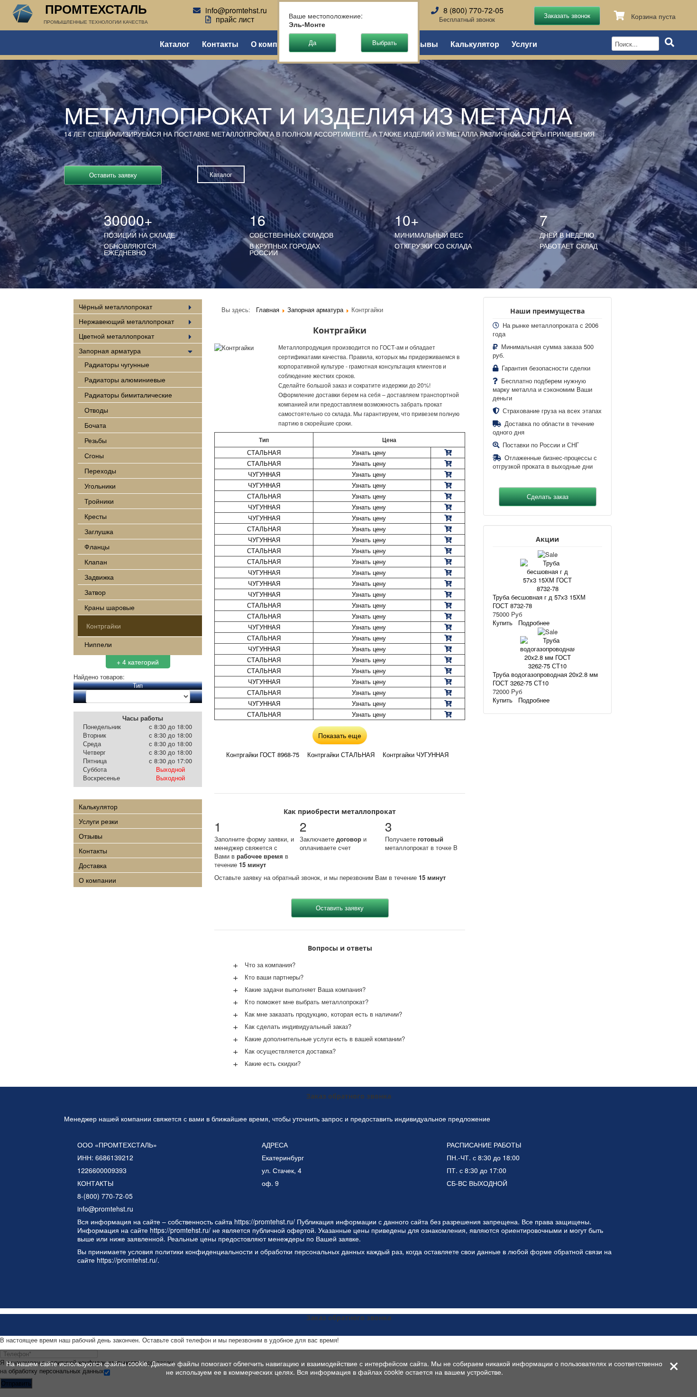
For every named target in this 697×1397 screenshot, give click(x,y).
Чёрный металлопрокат (115, 306)
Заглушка (98, 531)
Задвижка (99, 577)
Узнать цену (369, 452)
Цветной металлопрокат (116, 336)
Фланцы (97, 546)
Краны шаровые (109, 607)
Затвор (95, 592)
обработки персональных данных (312, 1251)
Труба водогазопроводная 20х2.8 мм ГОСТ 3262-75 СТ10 (545, 678)
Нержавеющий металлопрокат (126, 321)
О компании (273, 43)
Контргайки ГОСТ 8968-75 (262, 754)
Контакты (220, 43)
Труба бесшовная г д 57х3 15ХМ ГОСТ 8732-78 (539, 601)
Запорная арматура (110, 350)
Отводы (96, 410)
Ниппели (98, 644)
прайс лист (235, 19)
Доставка (93, 865)
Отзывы (422, 43)
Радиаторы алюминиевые (124, 379)
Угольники (100, 485)
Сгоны (94, 455)
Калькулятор (474, 43)
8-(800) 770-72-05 (105, 1196)
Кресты (95, 516)
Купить (503, 622)
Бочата (95, 425)
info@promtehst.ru (236, 10)
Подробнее (534, 622)
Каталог (175, 43)
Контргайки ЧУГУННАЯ (416, 754)
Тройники (99, 501)
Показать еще (339, 735)
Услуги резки (98, 821)
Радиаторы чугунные (116, 364)
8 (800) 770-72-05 (473, 10)
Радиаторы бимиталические (128, 394)
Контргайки (103, 625)
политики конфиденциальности (204, 1251)
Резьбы (95, 440)
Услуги (524, 43)
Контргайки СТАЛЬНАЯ (341, 754)
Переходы (100, 470)
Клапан (95, 561)
